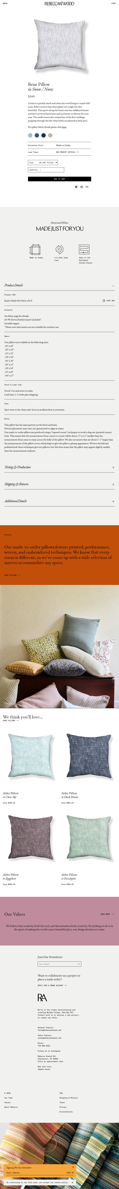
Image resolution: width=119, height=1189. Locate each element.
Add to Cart (59, 179)
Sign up (70, 1173)
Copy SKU (111, 300)
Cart (113, 3)
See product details (65, 152)
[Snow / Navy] (43, 135)
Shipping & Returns (68, 1098)
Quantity (33, 170)
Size (31, 162)
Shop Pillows (10, 575)
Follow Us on (49, 1051)
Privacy (63, 1107)
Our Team (8, 1098)
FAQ (61, 1093)
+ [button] (113, 467)
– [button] (113, 285)
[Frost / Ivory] (30, 135)
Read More (106, 914)
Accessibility (66, 1112)
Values (7, 1102)
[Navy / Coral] (37, 135)
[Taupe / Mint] (50, 135)
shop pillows (9, 720)
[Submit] (77, 964)
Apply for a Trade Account (50, 985)
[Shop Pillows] (59, 707)
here (61, 1061)
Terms (62, 1102)
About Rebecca (11, 1107)
